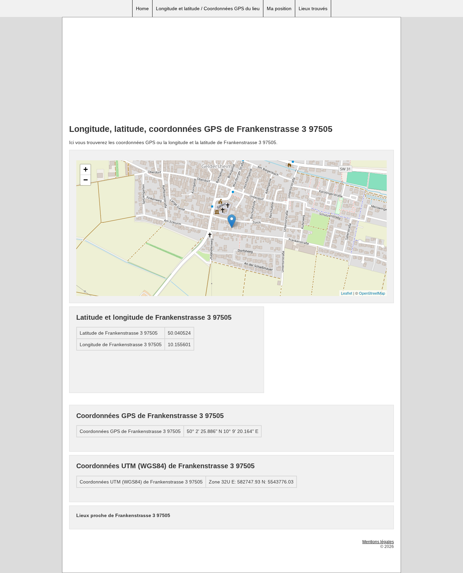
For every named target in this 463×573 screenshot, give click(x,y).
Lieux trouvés (313, 8)
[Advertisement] (231, 71)
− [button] (85, 180)
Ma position (279, 8)
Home (142, 8)
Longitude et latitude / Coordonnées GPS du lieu (208, 8)
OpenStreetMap (372, 293)
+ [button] (85, 169)
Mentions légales (378, 541)
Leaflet (346, 293)
